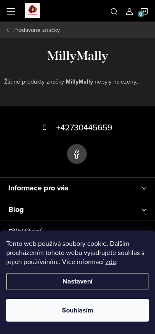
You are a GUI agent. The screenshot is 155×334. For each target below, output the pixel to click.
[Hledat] (114, 11)
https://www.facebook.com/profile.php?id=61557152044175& (77, 154)
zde (110, 261)
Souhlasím (77, 310)
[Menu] (10, 11)
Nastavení (77, 281)
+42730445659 (84, 127)
